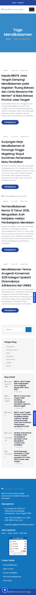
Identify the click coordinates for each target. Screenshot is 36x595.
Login (14, 3)
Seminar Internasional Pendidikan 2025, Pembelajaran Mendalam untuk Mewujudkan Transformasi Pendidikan (22, 439)
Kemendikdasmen (10, 565)
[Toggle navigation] (31, 9)
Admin (5, 70)
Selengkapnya (10, 122)
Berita (8, 366)
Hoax (8, 353)
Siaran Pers (24, 70)
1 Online (15, 554)
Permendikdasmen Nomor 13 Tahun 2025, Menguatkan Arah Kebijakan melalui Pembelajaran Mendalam (18, 214)
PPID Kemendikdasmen (12, 577)
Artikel (8, 363)
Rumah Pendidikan (10, 573)
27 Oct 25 (14, 137)
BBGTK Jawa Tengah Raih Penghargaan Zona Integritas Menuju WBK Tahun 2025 (22, 385)
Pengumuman (11, 350)
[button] (5, 590)
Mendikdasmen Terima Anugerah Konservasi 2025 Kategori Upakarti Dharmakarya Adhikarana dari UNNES (16, 277)
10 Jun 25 (14, 264)
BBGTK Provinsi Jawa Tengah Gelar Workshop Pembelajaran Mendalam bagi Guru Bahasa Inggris (22, 401)
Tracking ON (20, 554)
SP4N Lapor (7, 580)
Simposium (10, 346)
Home (8, 39)
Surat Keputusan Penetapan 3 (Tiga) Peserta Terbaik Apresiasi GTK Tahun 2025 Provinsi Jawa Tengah (22, 456)
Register (21, 3)
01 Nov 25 (14, 70)
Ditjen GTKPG (8, 569)
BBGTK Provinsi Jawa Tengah (21, 592)
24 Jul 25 (14, 201)
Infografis (10, 356)
